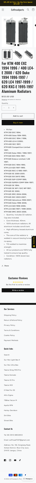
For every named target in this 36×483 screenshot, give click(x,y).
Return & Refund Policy (13, 320)
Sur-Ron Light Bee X (12, 360)
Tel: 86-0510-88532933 (13, 435)
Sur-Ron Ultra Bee (11, 365)
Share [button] (6, 266)
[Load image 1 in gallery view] (7, 54)
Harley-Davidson (10, 410)
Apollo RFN (8, 405)
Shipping (4, 99)
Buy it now (18, 123)
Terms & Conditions (11, 330)
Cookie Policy (9, 335)
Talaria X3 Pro (9, 380)
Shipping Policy (10, 315)
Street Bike (8, 420)
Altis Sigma (8, 395)
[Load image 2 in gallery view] (18, 54)
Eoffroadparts (14, 479)
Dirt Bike (7, 415)
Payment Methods (11, 340)
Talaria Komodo (10, 375)
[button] (2, 9)
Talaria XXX (8, 385)
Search (7, 355)
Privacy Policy (9, 325)
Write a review (18, 290)
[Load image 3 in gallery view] (29, 54)
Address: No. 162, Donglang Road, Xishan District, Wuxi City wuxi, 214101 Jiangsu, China (17, 447)
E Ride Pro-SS (9, 390)
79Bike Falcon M (10, 400)
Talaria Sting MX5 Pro (12, 370)
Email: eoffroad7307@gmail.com (17, 440)
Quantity (5, 103)
